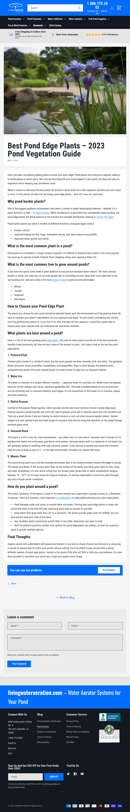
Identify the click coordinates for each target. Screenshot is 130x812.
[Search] (79, 7)
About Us (101, 12)
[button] (16, 19)
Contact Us (92, 11)
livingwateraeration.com (35, 692)
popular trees (59, 279)
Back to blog (67, 597)
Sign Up (54, 776)
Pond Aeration (14, 19)
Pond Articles (43, 726)
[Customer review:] (109, 754)
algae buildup (42, 212)
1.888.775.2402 (97, 5)
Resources (38, 25)
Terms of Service (44, 737)
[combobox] (55, 7)
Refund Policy (72, 737)
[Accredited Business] (110, 720)
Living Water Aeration (21, 806)
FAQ (10, 753)
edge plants (53, 340)
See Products (109, 570)
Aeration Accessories (46, 732)
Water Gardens (75, 19)
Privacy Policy (72, 721)
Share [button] (13, 583)
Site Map (70, 742)
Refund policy (43, 742)
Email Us (12, 743)
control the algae (104, 216)
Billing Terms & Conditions (78, 732)
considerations (63, 497)
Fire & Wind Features (17, 25)
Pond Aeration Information (49, 721)
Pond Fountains (34, 19)
